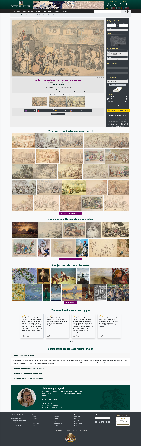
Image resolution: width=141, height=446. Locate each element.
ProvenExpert (29, 335)
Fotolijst (45, 11)
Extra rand (109, 28)
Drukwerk (50, 11)
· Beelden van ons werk (57, 423)
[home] (11, 11)
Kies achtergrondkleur (62, 110)
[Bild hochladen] (129, 11)
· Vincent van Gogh (78, 416)
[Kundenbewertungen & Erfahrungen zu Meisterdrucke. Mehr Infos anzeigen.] (123, 420)
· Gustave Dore (77, 425)
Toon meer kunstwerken (70, 302)
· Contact (34, 416)
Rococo (22, 14)
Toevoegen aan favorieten (46, 110)
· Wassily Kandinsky (78, 422)
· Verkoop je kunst (56, 418)
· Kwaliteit (55, 422)
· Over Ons (34, 427)
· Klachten (34, 425)
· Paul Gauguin (77, 420)
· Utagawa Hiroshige (78, 423)
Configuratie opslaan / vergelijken (118, 84)
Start (12, 14)
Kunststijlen (39, 11)
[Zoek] (122, 11)
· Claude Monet (77, 418)
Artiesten (25, 11)
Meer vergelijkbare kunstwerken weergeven (70, 213)
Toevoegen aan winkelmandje (119, 110)
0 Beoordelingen (61, 113)
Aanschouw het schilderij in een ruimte (81, 110)
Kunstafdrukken (17, 11)
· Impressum (34, 418)
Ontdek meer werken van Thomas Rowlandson (70, 259)
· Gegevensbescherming (37, 422)
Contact (65, 11)
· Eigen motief (56, 416)
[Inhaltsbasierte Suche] (125, 11)
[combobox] (117, 30)
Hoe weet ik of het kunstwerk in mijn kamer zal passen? (29, 368)
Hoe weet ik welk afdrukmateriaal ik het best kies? (28, 373)
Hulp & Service (58, 11)
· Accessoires (55, 425)
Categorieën (31, 11)
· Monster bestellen (57, 427)
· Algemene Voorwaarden (37, 420)
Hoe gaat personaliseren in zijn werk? (24, 355)
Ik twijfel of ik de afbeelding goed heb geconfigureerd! (29, 378)
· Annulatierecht (35, 423)
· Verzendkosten (56, 420)
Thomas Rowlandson (30, 14)
